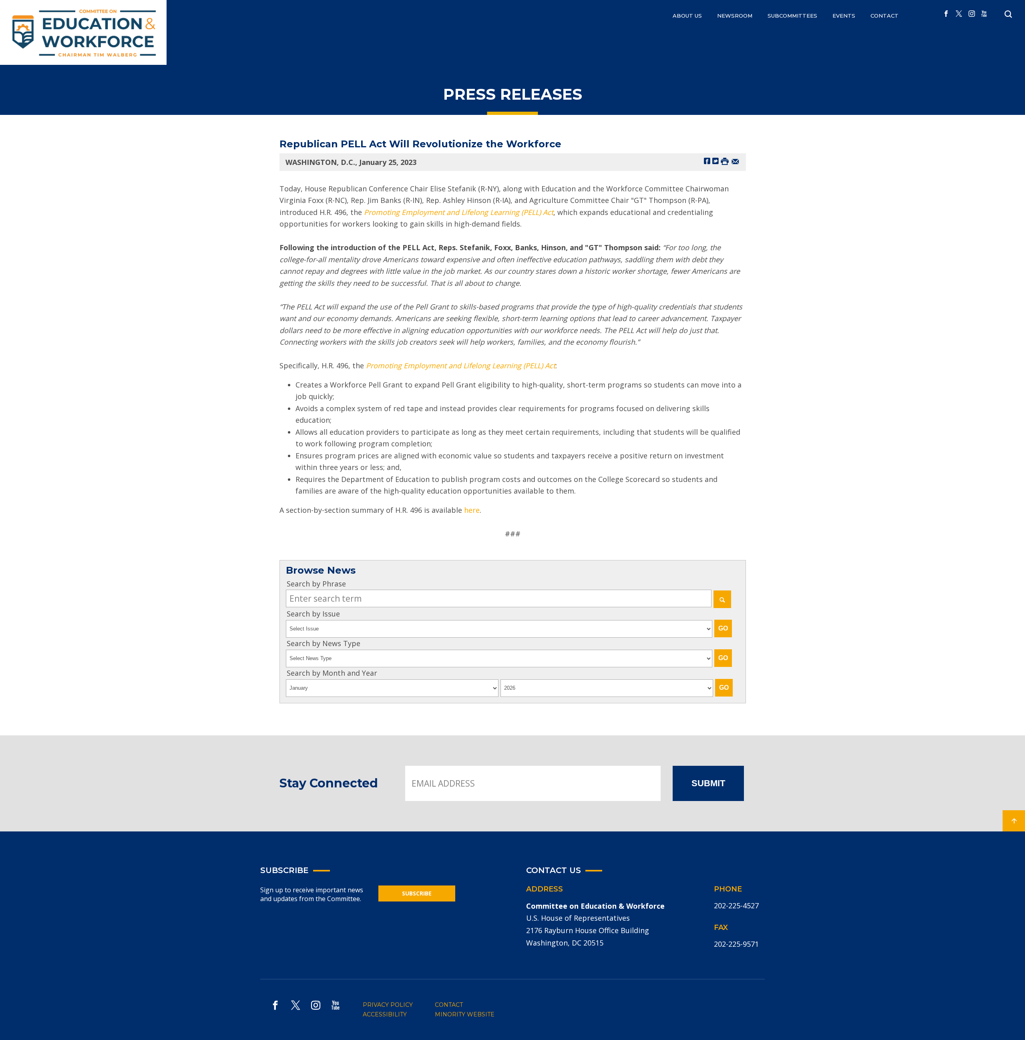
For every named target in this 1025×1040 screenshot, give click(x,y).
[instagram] (972, 14)
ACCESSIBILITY (385, 1014)
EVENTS (843, 15)
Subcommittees (792, 15)
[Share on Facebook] (707, 160)
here (472, 510)
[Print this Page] (725, 160)
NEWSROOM (734, 15)
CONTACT (884, 15)
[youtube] (984, 14)
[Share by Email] (735, 160)
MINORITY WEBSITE (464, 1014)
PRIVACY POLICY (388, 1004)
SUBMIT (708, 783)
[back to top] (1014, 820)
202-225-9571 (736, 944)
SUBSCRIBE (417, 893)
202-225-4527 (736, 905)
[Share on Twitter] (715, 160)
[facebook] (946, 14)
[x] (959, 14)
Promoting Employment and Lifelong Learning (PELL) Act (460, 365)
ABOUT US (687, 15)
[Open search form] (1008, 14)
